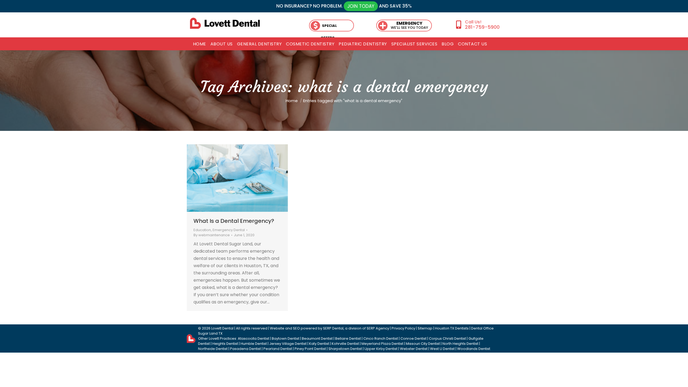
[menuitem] (199, 44)
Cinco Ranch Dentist (380, 338)
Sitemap (425, 328)
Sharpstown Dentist (345, 348)
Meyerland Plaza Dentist (382, 343)
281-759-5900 (482, 27)
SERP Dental (333, 328)
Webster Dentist (414, 348)
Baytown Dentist (285, 338)
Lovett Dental (222, 328)
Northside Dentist (213, 348)
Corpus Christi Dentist (447, 338)
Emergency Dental (229, 229)
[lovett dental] (225, 23)
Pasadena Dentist (245, 348)
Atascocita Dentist (253, 338)
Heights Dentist (225, 343)
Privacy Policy (403, 328)
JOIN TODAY (360, 6)
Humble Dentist (254, 343)
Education (202, 229)
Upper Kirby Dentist (380, 348)
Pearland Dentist (277, 348)
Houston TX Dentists (452, 328)
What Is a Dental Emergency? (234, 221)
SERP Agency (378, 328)
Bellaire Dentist (348, 338)
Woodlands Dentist (473, 348)
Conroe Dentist (413, 338)
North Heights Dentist (460, 343)
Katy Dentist (319, 343)
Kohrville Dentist (345, 343)
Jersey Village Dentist (288, 343)
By (212, 235)
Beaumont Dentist (317, 338)
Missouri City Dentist (423, 343)
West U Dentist (442, 348)
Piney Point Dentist (310, 348)
